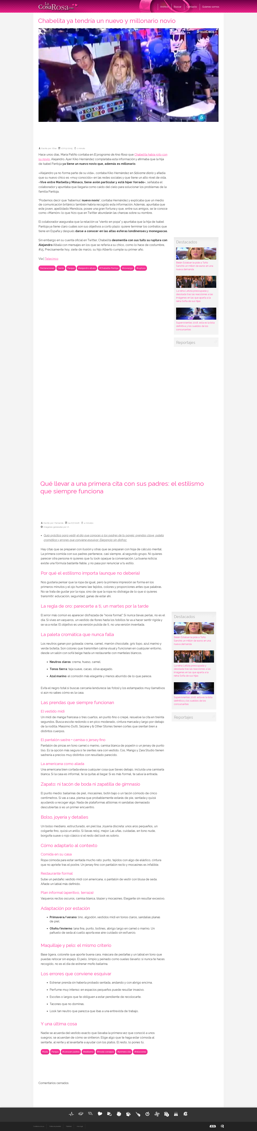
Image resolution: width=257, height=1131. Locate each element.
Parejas (71, 268)
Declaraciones (47, 268)
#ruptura (141, 268)
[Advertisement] (128, 133)
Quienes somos (210, 6)
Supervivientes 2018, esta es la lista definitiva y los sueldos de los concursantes (195, 326)
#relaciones (140, 1051)
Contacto (192, 6)
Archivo (164, 6)
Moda (45, 1051)
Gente (61, 268)
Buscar (177, 6)
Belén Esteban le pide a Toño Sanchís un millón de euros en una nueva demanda (194, 266)
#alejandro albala (87, 268)
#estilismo (88, 1051)
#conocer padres (70, 1051)
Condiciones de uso (38, 1126)
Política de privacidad (55, 1126)
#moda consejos (105, 1051)
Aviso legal (80, 1126)
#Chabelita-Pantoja (108, 268)
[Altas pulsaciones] (71, 1114)
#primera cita (124, 1051)
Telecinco (51, 258)
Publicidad (69, 1126)
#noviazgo (127, 268)
